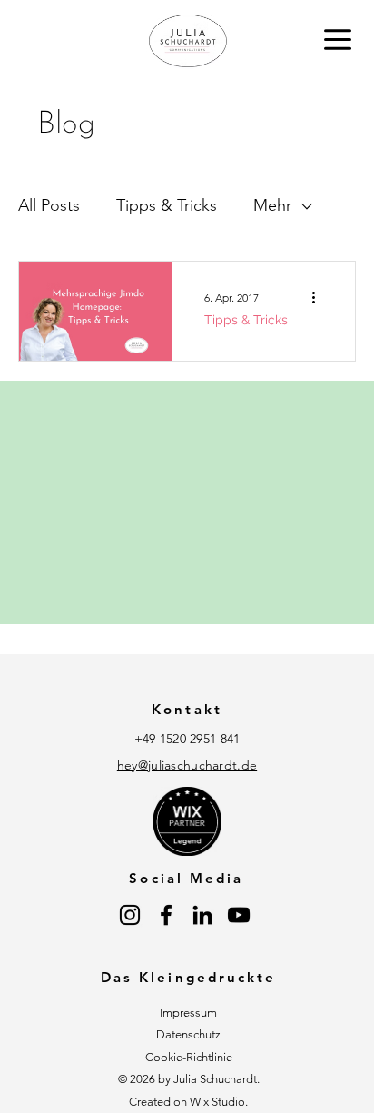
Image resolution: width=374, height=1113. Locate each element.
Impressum (188, 1012)
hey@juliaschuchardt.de (187, 765)
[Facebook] (166, 915)
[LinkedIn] (202, 915)
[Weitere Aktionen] (319, 297)
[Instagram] (129, 915)
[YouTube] (238, 915)
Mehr (272, 205)
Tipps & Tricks (166, 205)
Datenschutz (188, 1034)
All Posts (49, 205)
